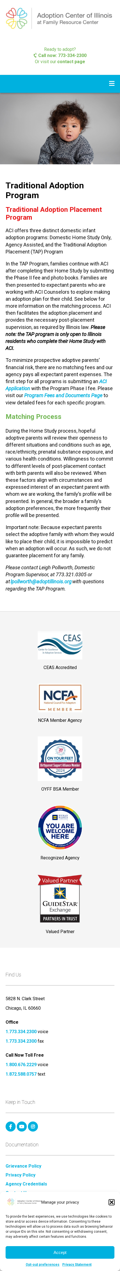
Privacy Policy (20, 1175)
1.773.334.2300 (21, 1031)
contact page (71, 61)
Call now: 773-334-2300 (62, 55)
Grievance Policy (23, 1166)
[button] (111, 1202)
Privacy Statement (77, 1265)
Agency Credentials (26, 1184)
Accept (60, 1252)
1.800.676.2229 (21, 1064)
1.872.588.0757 (21, 1074)
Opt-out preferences (42, 1265)
